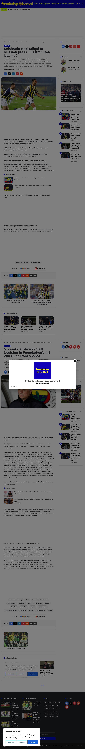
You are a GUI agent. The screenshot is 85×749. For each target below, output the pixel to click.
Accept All (32, 742)
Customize (11, 742)
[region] (21, 737)
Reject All (21, 742)
